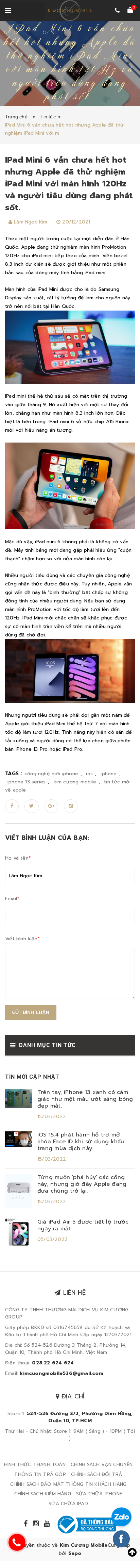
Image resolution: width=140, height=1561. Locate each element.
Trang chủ (17, 116)
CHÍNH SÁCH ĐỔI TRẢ (96, 1474)
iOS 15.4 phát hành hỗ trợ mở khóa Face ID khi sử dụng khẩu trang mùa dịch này (80, 1141)
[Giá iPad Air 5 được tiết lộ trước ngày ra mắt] (18, 1231)
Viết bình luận (22, 938)
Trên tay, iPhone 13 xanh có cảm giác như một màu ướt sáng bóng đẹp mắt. (85, 1099)
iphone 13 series (26, 781)
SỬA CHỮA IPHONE (99, 1493)
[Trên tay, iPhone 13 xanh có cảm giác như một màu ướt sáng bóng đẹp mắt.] (18, 1098)
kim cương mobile (75, 781)
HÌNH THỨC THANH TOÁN (35, 1464)
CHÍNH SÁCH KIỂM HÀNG (42, 1493)
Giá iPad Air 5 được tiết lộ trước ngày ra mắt (82, 1225)
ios (89, 773)
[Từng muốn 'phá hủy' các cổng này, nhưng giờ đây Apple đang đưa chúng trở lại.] (18, 1190)
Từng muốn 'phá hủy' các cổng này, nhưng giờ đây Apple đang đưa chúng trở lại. (81, 1184)
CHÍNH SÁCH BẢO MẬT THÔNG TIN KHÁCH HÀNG (68, 1484)
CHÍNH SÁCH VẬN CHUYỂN (102, 1464)
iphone (109, 773)
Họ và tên (18, 858)
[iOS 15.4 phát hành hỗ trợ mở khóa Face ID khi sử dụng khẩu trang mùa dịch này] (18, 1138)
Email (12, 898)
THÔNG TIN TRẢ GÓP (40, 1474)
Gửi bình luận (31, 1012)
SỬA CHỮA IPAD (68, 1503)
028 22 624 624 (53, 1362)
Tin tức (47, 116)
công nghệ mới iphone (51, 773)
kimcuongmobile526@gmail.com (61, 1373)
